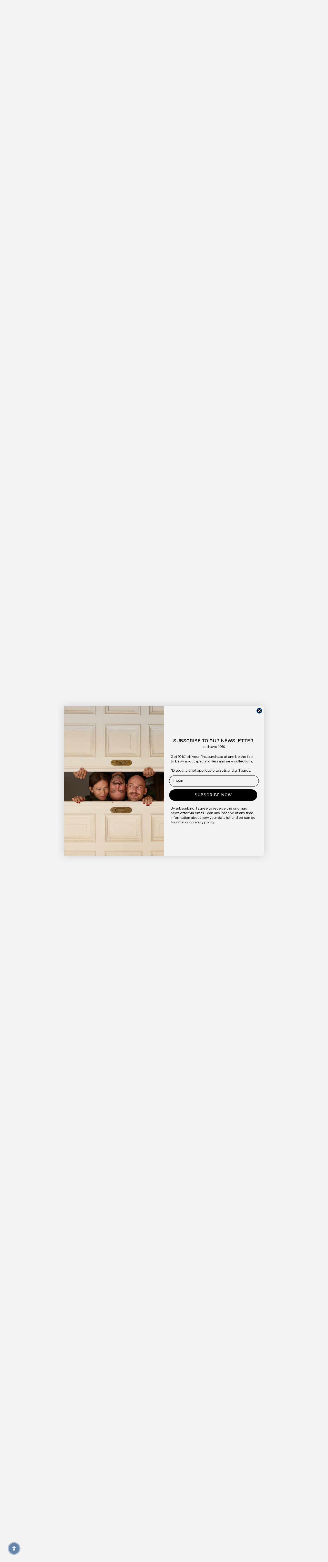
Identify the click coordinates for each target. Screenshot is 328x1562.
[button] (14, 1548)
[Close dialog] (259, 710)
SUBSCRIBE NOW (213, 794)
